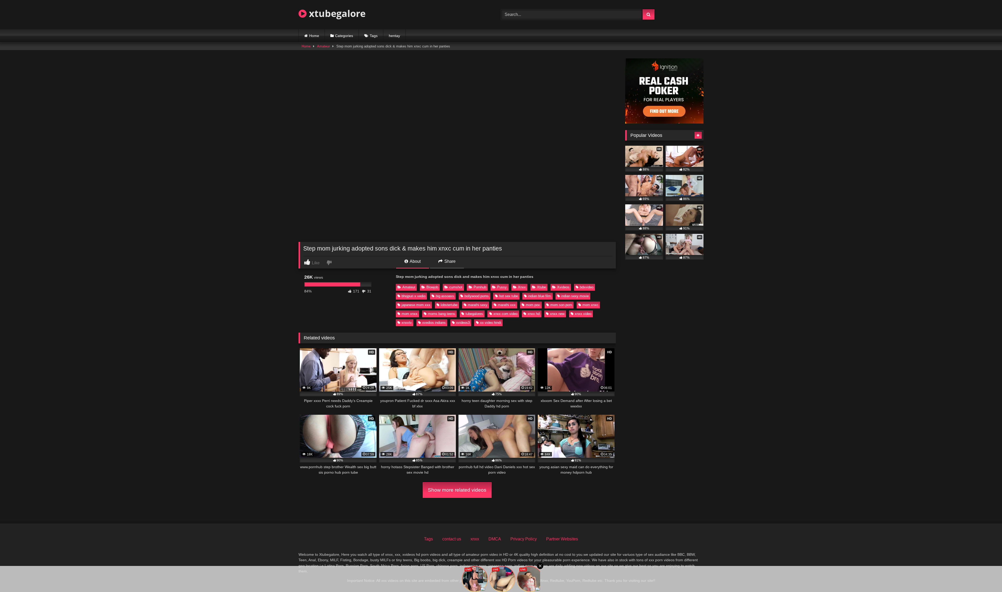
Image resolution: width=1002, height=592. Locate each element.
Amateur (323, 46)
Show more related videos (457, 490)
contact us (451, 539)
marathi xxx (507, 305)
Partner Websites (562, 539)
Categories (344, 36)
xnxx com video (505, 314)
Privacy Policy (523, 539)
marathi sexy (477, 305)
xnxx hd (534, 314)
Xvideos (563, 287)
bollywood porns (476, 296)
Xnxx (522, 287)
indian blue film (539, 296)
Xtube (541, 287)
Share (449, 261)
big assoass (445, 296)
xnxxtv (407, 323)
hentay (394, 36)
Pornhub (480, 287)
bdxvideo (586, 287)
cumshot (455, 287)
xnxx (474, 539)
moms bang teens (441, 314)
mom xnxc (590, 305)
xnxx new (557, 314)
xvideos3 (463, 323)
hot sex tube (508, 296)
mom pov (533, 305)
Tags (374, 36)
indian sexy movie (575, 296)
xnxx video (583, 314)
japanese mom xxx (416, 305)
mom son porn (561, 305)
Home (314, 36)
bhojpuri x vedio (413, 296)
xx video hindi (490, 323)
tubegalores (474, 314)
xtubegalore (336, 13)
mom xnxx (410, 314)
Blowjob (432, 287)
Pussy (502, 287)
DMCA (494, 539)
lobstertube (449, 305)
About (415, 261)
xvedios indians (434, 323)
